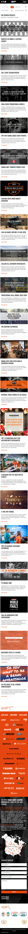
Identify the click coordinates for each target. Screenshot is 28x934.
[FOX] (25, 720)
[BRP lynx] (3, 720)
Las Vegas (6, 807)
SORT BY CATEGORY (5, 10)
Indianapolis (23, 808)
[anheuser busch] (8, 739)
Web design (3, 932)
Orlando (14, 808)
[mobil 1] (7, 729)
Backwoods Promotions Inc (9, 929)
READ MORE (4, 51)
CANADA (3, 824)
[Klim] (20, 739)
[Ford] (19, 734)
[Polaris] (14, 748)
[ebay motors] (14, 720)
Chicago (10, 808)
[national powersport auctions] (19, 729)
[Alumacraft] (8, 758)
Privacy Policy (20, 929)
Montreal (12, 824)
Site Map (15, 929)
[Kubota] (17, 725)
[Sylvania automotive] (9, 763)
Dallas (6, 808)
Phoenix (12, 810)
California (15, 807)
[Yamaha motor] (20, 758)
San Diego (7, 810)
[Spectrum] (6, 743)
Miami (18, 807)
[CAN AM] (4, 715)
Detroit (21, 810)
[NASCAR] (8, 734)
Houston (3, 810)
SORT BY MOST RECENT (19, 10)
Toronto (7, 824)
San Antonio (17, 810)
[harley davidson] (7, 725)
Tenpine (7, 932)
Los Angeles (23, 807)
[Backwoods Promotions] (13, 1)
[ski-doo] (13, 715)
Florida (10, 807)
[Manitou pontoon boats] (14, 753)
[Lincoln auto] (20, 763)
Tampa (2, 808)
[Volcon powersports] (19, 743)
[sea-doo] (23, 715)
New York (18, 808)
